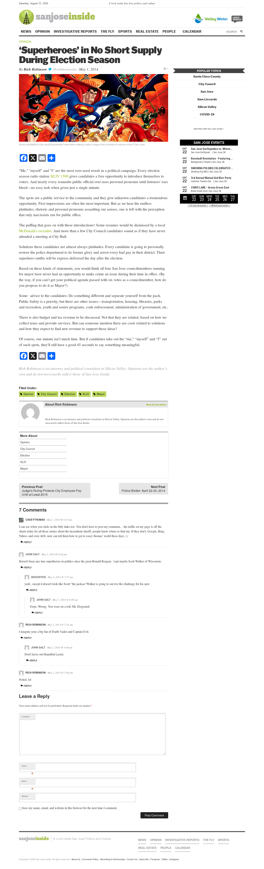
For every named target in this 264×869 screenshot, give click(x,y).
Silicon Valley (207, 107)
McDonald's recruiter (35, 230)
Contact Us (132, 859)
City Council (49, 394)
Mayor (101, 394)
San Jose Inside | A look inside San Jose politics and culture (65, 839)
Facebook (155, 859)
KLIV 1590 (59, 175)
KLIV (86, 394)
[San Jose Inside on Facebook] (237, 4)
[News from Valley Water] (218, 18)
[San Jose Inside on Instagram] (243, 4)
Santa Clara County (207, 76)
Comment (26, 716)
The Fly (107, 31)
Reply (28, 542)
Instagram (174, 859)
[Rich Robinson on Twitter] (47, 413)
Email (27, 782)
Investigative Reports (75, 31)
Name (27, 766)
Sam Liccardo (207, 99)
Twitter (165, 859)
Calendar (192, 31)
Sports (125, 31)
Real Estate (147, 31)
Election (70, 394)
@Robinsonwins (64, 69)
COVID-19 (207, 114)
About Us (76, 859)
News (26, 31)
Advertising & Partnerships (112, 859)
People (170, 31)
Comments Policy (90, 859)
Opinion (42, 31)
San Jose (207, 91)
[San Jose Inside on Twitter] (232, 4)
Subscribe (144, 859)
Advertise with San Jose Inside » (209, 128)
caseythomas (35, 519)
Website (25, 796)
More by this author (156, 404)
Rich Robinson (35, 69)
